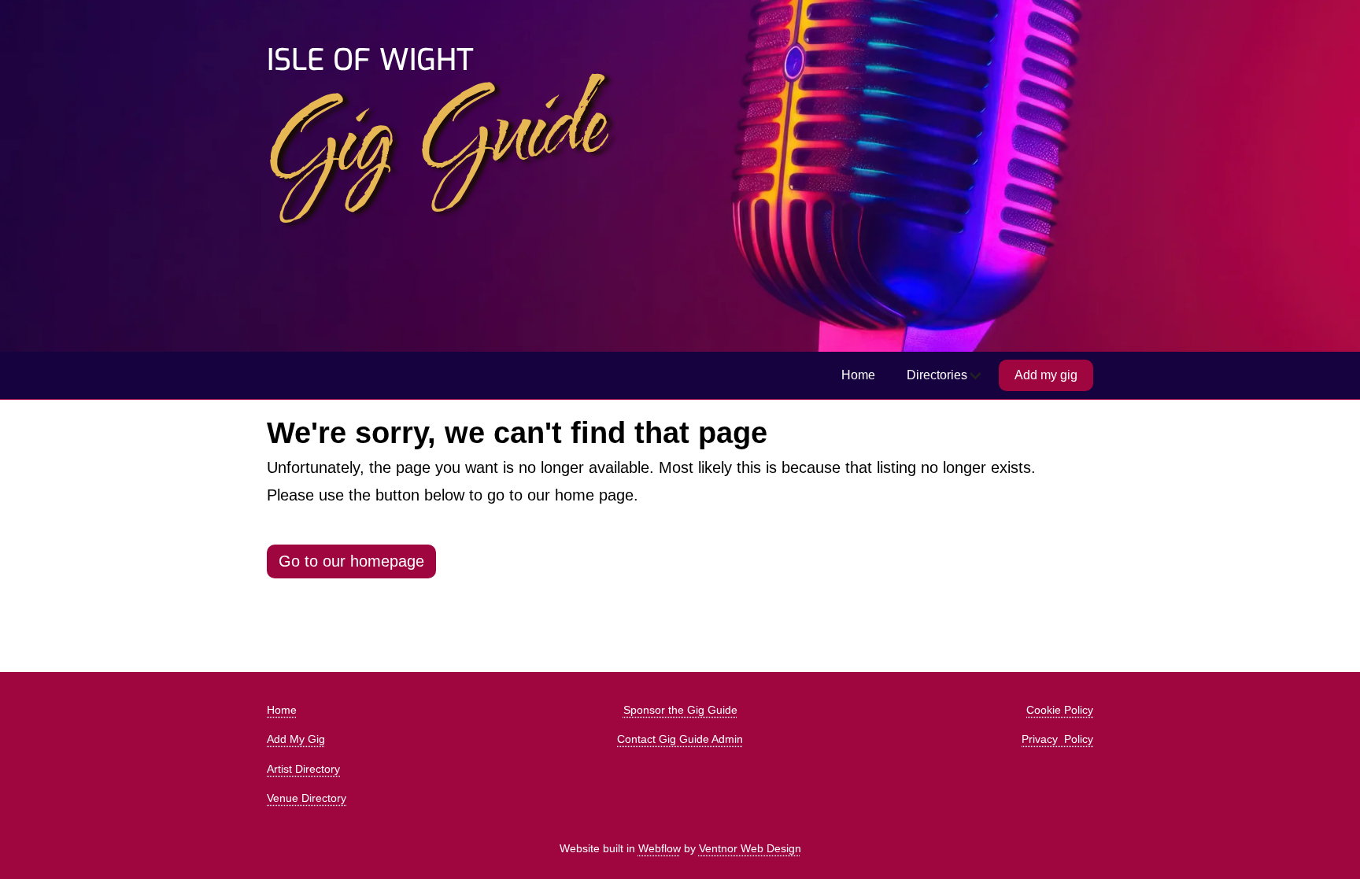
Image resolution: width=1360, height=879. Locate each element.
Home (858, 375)
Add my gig (1045, 375)
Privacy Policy (1057, 739)
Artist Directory (303, 769)
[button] (945, 375)
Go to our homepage (351, 561)
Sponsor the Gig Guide (680, 710)
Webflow (659, 848)
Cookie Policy (1059, 710)
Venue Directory (306, 798)
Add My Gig (296, 739)
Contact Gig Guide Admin (680, 739)
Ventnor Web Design (750, 848)
